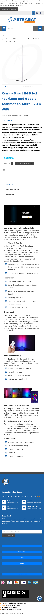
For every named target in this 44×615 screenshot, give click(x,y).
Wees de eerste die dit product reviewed (15, 115)
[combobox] (19, 28)
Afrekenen (37, 13)
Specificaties (12, 189)
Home (5, 36)
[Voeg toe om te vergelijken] (4, 170)
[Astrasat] (22, 16)
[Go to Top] (39, 598)
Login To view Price (24, 163)
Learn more (19, 5)
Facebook (9, 500)
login (40, 13)
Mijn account (33, 13)
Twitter (8, 506)
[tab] (22, 184)
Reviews (10, 194)
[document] (22, 5)
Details (9, 184)
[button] (6, 86)
